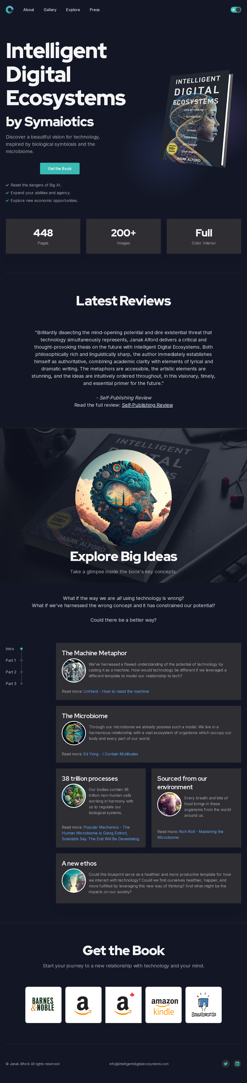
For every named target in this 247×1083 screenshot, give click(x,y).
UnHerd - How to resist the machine (116, 691)
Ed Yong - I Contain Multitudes (110, 753)
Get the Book (59, 168)
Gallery (50, 9)
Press (95, 9)
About (28, 9)
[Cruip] (10, 10)
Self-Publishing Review (147, 405)
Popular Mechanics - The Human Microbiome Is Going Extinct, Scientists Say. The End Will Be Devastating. (101, 833)
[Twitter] (226, 1064)
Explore (73, 9)
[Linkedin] (237, 1064)
